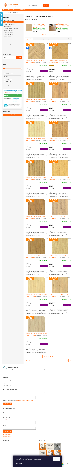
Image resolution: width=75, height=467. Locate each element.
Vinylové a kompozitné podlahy (11, 28)
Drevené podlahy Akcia (9, 20)
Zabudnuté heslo (7, 436)
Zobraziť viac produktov (47, 34)
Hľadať (46, 5)
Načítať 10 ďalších (48, 356)
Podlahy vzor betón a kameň (10, 46)
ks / (13, 114)
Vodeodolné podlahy (8, 32)
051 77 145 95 (8, 383)
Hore (28, 360)
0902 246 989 (8, 385)
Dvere (5, 48)
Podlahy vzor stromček (9, 42)
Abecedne (55, 39)
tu (40, 460)
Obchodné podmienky (8, 411)
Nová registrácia (7, 434)
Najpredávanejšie (46, 39)
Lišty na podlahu (7, 36)
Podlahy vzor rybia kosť (9, 44)
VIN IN (8, 81)
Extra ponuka (7, 50)
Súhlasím (56, 459)
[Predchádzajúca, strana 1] (61, 360)
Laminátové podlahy (8, 30)
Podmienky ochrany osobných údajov (11, 413)
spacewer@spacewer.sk (11, 381)
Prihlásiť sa (8, 403)
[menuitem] (4, 10)
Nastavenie (19, 463)
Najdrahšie (37, 39)
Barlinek (8, 79)
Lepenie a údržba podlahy (9, 38)
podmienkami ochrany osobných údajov (24, 400)
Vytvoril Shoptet (68, 464)
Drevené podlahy (8, 26)
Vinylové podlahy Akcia (9, 22)
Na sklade (9, 73)
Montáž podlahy (7, 40)
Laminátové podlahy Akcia (9, 24)
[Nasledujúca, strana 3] (67, 360)
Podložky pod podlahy (9, 34)
